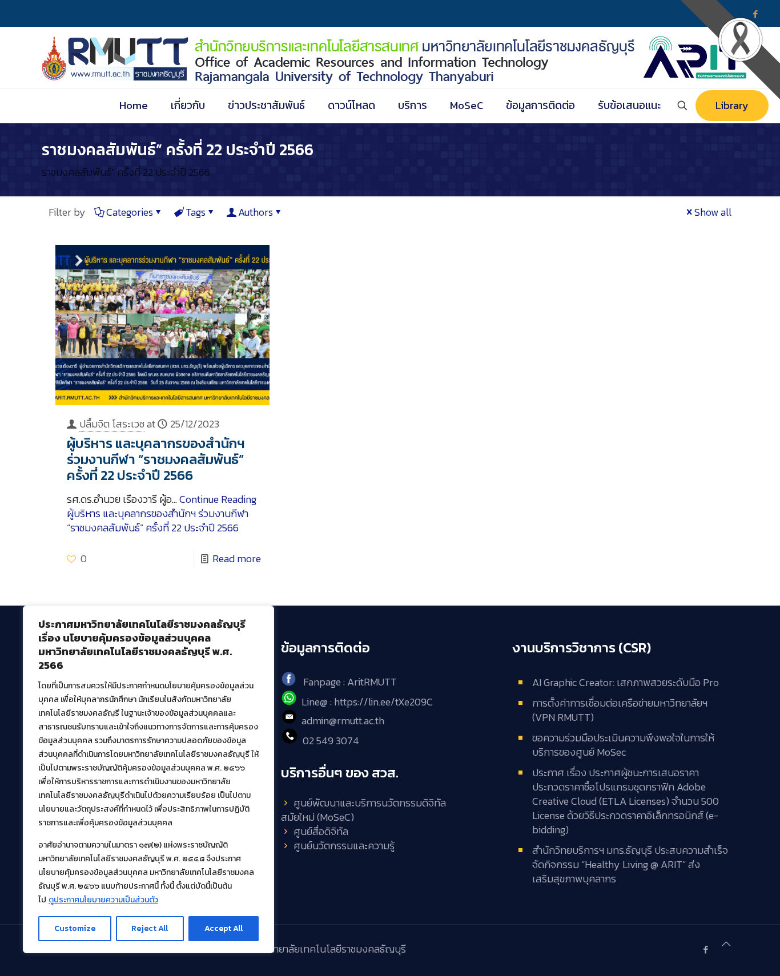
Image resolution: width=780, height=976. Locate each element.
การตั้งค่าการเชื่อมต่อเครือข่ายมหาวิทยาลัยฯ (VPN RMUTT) (619, 710)
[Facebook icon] (705, 949)
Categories (129, 212)
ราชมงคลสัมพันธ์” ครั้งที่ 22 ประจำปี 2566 (126, 172)
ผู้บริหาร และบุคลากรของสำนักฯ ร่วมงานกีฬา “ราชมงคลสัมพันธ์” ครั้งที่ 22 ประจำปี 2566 (156, 459)
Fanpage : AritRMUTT (350, 682)
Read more (236, 558)
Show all (712, 212)
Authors (255, 212)
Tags (196, 212)
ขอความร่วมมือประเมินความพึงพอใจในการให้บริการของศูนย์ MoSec (623, 745)
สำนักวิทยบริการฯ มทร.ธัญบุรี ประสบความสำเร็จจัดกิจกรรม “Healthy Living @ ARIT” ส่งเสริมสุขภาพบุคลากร (630, 864)
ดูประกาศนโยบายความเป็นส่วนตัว (103, 900)
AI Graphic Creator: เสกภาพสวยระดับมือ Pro (625, 682)
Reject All (149, 928)
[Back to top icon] (726, 944)
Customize (74, 928)
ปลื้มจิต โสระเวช (111, 423)
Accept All (223, 928)
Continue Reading (161, 513)
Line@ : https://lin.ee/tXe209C (367, 701)
